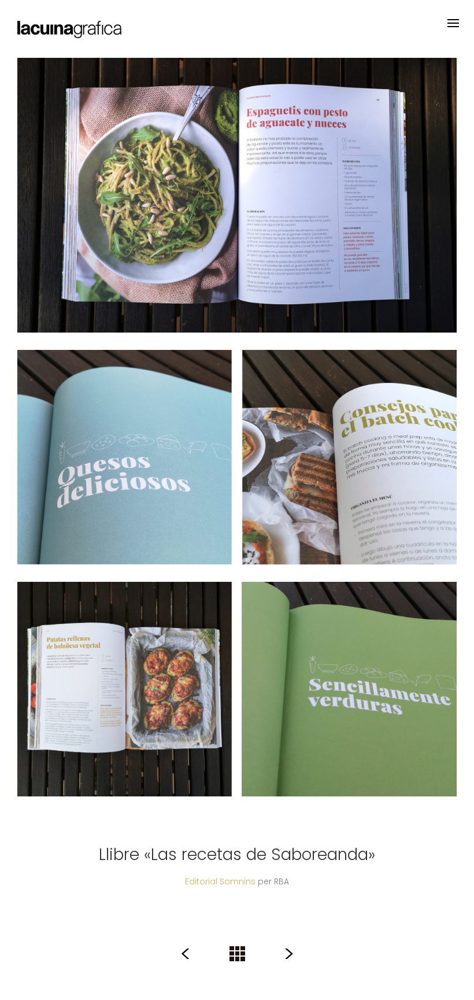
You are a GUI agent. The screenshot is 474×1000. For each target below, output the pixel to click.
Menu (453, 23)
